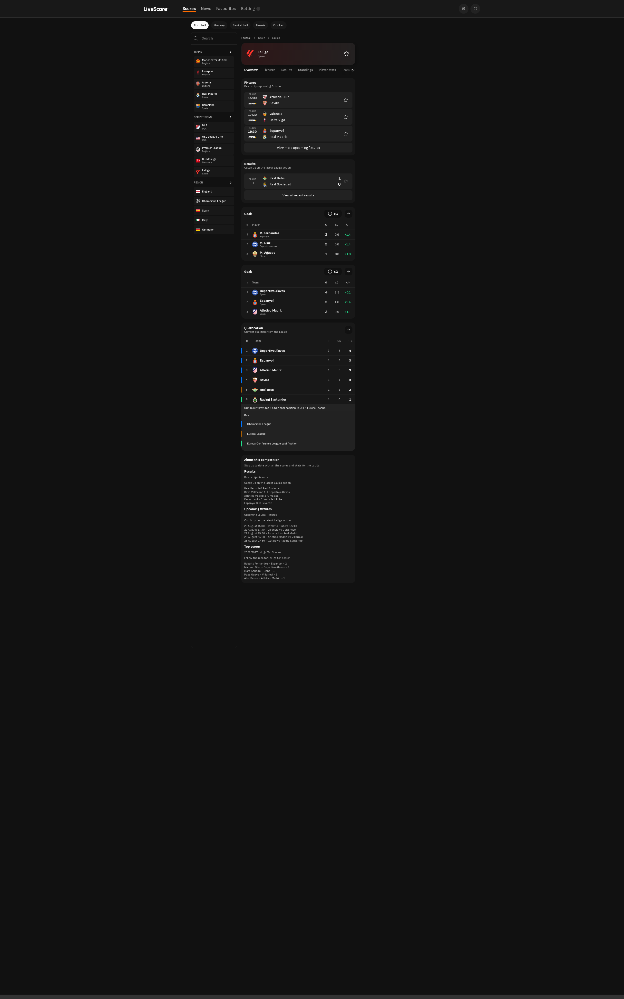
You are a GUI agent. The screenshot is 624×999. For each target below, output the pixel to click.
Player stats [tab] (327, 70)
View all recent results (298, 195)
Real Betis (267, 390)
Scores (189, 8)
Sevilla (264, 380)
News (206, 8)
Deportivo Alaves (272, 351)
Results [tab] (286, 70)
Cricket (278, 25)
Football (200, 25)
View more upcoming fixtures (298, 148)
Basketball (240, 25)
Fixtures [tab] (269, 70)
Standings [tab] (305, 70)
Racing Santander (273, 399)
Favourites (226, 8)
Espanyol (266, 360)
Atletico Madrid (271, 370)
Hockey (219, 25)
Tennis (260, 25)
